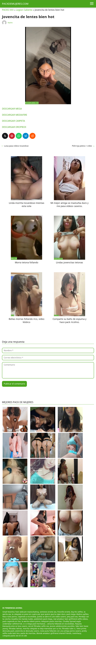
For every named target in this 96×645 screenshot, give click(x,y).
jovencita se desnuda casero (27, 631)
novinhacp (76, 633)
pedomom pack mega (43, 619)
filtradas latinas (15, 628)
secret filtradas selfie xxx (38, 626)
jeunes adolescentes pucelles (62, 626)
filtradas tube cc (69, 628)
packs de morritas (28, 633)
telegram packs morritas (51, 621)
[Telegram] (26, 136)
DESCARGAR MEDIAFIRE (14, 114)
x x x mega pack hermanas (34, 624)
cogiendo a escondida (27, 616)
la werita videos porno (31, 621)
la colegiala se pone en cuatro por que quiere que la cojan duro (38, 614)
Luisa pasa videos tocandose (16, 146)
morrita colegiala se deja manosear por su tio (42, 628)
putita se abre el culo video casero (51, 616)
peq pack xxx (72, 616)
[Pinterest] (12, 136)
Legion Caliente (24, 9)
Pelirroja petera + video (82, 146)
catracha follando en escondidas (60, 624)
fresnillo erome (63, 612)
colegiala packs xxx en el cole (14, 635)
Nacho (10, 22)
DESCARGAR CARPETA (13, 120)
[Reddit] (33, 136)
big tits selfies (77, 612)
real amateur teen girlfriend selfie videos (70, 619)
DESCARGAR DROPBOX (14, 126)
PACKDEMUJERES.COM (15, 3)
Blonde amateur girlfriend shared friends (53, 633)
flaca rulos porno (9, 616)
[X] (5, 136)
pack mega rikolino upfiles (77, 614)
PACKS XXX (8, 9)
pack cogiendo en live (11, 621)
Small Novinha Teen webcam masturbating (20, 612)
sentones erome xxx (48, 612)
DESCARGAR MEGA (12, 108)
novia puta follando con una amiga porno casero (60, 631)
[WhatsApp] (19, 136)
